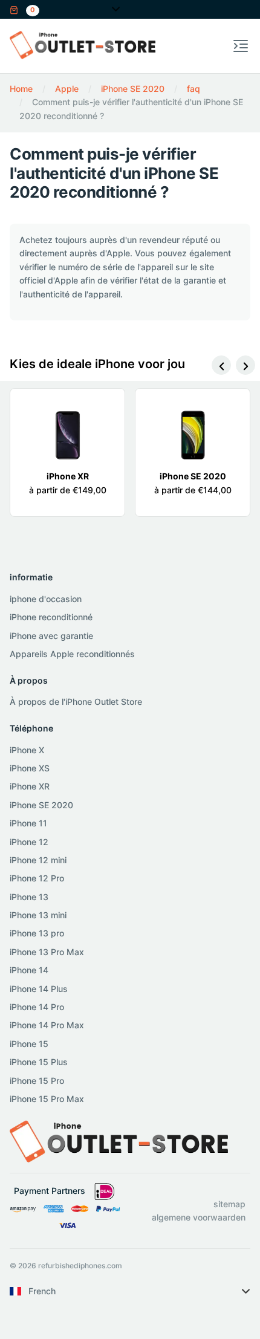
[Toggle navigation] (240, 46)
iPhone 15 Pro (37, 1080)
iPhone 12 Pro (37, 878)
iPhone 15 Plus (39, 1062)
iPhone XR (30, 786)
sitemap (229, 1204)
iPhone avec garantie (51, 636)
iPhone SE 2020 (41, 805)
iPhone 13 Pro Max (47, 952)
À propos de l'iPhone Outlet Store (76, 701)
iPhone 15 (29, 1044)
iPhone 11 (28, 823)
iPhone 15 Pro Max (47, 1099)
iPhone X (27, 750)
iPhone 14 (29, 970)
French (42, 1291)
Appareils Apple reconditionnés (72, 654)
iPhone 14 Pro (37, 1007)
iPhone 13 (29, 897)
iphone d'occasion (46, 599)
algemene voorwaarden (198, 1217)
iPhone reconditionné (51, 617)
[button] (24, 9)
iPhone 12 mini (38, 860)
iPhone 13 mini (38, 915)
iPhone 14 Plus (39, 989)
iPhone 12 (29, 842)
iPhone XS (30, 768)
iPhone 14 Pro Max (47, 1025)
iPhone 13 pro (37, 933)
